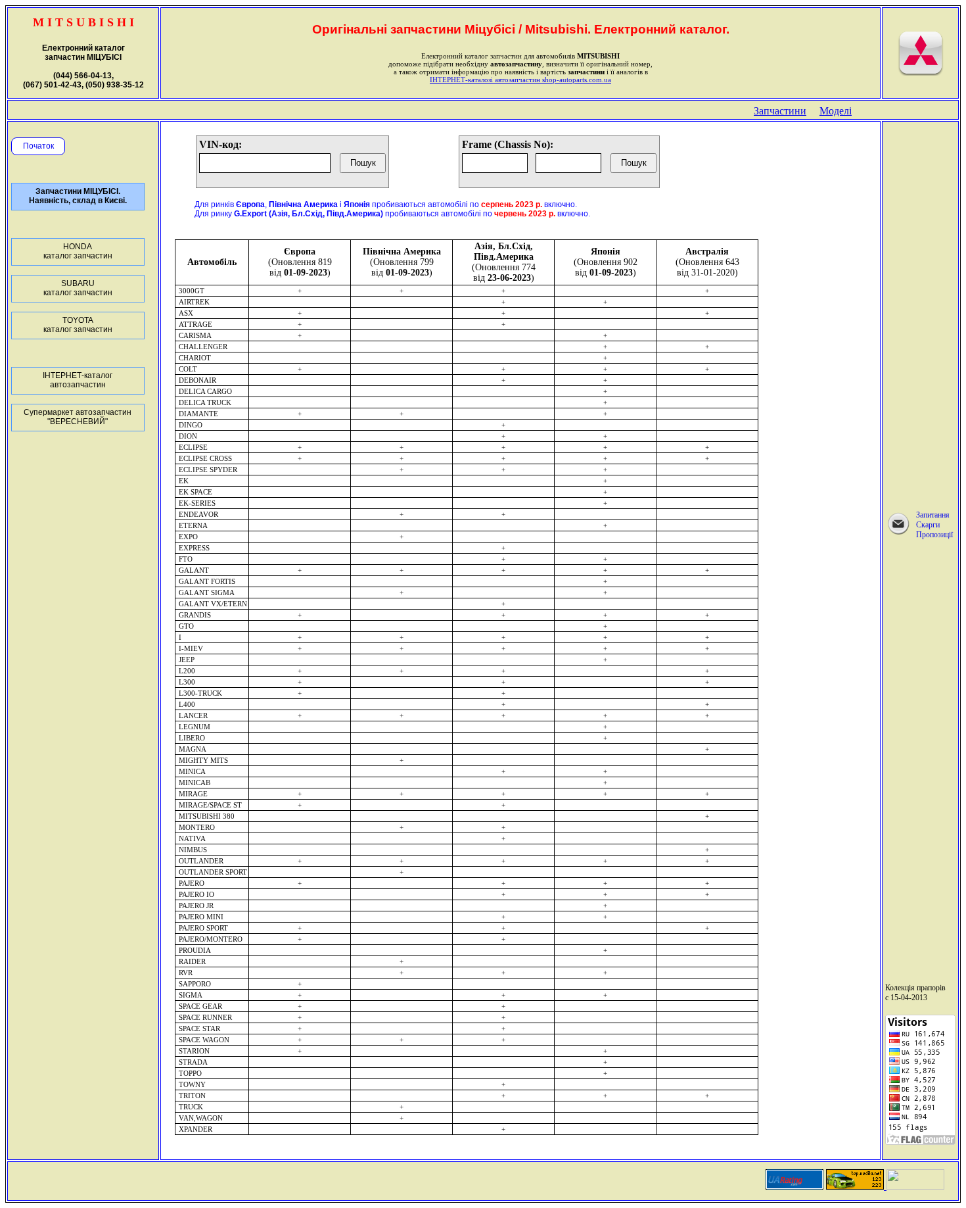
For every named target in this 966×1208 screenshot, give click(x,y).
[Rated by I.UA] (915, 1186)
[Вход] (921, 73)
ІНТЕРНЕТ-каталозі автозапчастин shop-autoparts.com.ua (520, 80)
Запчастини (780, 110)
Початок (38, 146)
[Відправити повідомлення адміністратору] (898, 533)
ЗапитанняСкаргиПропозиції (934, 524)
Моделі (835, 110)
